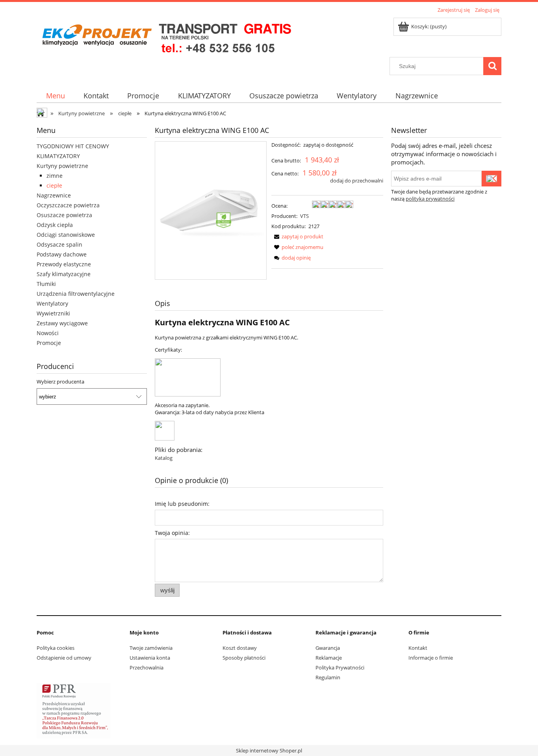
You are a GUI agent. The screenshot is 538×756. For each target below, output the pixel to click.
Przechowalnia (146, 667)
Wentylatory (52, 303)
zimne (54, 175)
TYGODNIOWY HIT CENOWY (73, 146)
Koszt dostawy (240, 647)
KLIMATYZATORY (58, 156)
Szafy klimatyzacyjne (64, 274)
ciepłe (54, 185)
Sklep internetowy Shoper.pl (269, 750)
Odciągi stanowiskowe (66, 234)
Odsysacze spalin (59, 244)
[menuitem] (55, 96)
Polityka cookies (55, 647)
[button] (297, 236)
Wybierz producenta (60, 381)
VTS (304, 215)
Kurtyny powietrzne (62, 166)
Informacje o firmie (430, 657)
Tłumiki (46, 284)
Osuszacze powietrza (64, 215)
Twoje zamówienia (151, 647)
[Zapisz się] (491, 178)
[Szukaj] (492, 66)
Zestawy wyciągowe (62, 323)
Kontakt (417, 647)
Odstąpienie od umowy (64, 657)
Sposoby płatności (244, 657)
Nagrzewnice (54, 195)
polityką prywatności (430, 198)
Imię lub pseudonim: (182, 503)
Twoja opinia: (172, 533)
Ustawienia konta (150, 657)
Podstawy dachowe (62, 254)
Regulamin (327, 677)
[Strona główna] (166, 36)
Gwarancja (327, 647)
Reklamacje (328, 657)
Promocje (49, 343)
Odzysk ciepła (55, 225)
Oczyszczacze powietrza (68, 205)
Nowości (48, 333)
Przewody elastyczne (64, 264)
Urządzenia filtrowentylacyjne (76, 293)
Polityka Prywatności (339, 667)
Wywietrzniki (53, 313)
